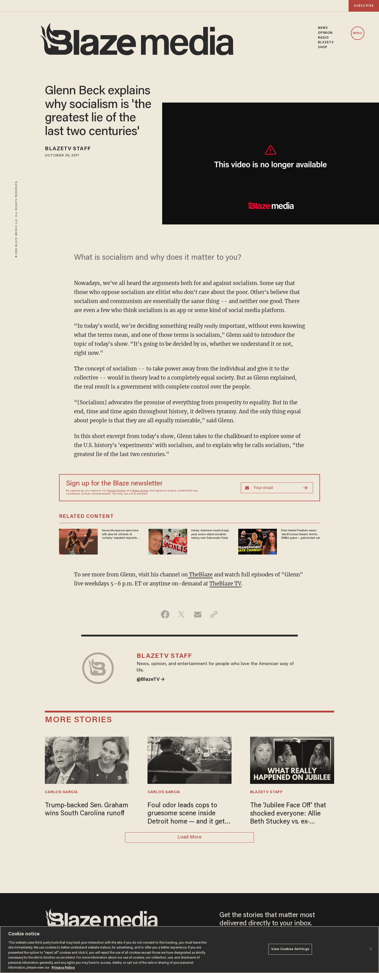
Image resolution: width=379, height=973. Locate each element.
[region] (189, 949)
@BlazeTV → (151, 679)
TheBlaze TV (225, 583)
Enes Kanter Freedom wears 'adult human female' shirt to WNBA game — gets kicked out (300, 534)
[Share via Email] (197, 614)
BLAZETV (326, 42)
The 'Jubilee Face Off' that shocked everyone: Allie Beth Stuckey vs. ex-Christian (288, 814)
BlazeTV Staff (67, 149)
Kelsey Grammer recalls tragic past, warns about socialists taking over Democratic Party (210, 534)
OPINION (325, 33)
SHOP (322, 47)
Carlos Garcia (61, 792)
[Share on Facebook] (165, 614)
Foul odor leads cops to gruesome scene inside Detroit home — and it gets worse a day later (187, 814)
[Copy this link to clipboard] (214, 614)
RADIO (323, 37)
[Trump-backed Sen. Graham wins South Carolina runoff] (87, 759)
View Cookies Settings (290, 949)
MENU (357, 33)
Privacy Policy (116, 491)
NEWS (323, 28)
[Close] (370, 948)
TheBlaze (200, 574)
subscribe (364, 5)
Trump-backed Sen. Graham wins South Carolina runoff (86, 809)
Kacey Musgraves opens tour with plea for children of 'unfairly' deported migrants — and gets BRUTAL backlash (121, 534)
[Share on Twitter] (181, 614)
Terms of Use (140, 491)
